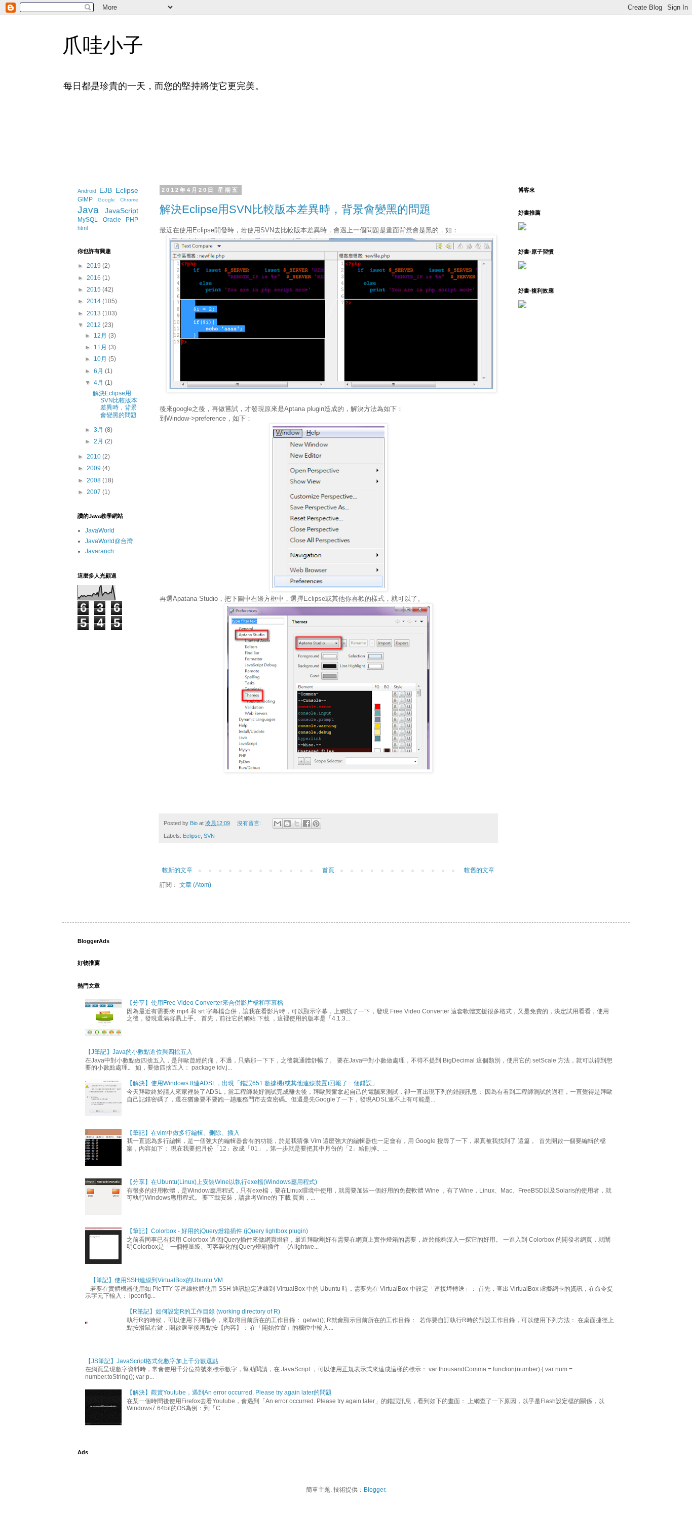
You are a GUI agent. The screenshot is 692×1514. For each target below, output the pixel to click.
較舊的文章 (479, 870)
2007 (94, 492)
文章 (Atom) (195, 884)
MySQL (88, 219)
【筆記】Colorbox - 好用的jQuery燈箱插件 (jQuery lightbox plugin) (217, 1231)
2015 (94, 289)
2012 (94, 325)
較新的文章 (177, 870)
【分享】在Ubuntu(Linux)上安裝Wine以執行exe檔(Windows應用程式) (222, 1181)
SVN (209, 836)
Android (87, 191)
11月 (101, 347)
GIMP (85, 199)
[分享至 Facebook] (306, 824)
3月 (99, 429)
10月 (101, 358)
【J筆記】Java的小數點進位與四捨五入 (139, 1051)
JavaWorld (99, 530)
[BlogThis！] (287, 824)
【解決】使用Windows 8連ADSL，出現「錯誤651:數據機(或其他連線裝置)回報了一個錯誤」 (252, 1083)
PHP (132, 219)
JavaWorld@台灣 (109, 541)
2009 (94, 468)
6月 (99, 371)
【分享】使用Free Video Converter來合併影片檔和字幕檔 (205, 1002)
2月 (99, 441)
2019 (94, 265)
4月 (99, 382)
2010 (94, 456)
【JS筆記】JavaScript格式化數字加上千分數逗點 (151, 1361)
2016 (94, 277)
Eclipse (192, 836)
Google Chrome (118, 199)
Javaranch (99, 551)
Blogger (374, 1489)
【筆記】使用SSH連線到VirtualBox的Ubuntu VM (156, 1280)
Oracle (112, 219)
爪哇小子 (102, 45)
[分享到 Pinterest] (316, 824)
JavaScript (121, 211)
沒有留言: (249, 823)
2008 (94, 480)
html (83, 228)
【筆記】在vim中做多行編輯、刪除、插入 (183, 1132)
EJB (105, 190)
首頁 (328, 870)
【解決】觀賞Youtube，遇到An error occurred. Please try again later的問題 (229, 1392)
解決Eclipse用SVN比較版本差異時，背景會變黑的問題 (295, 209)
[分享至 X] (297, 824)
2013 (94, 313)
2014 (94, 301)
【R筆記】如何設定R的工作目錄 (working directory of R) (203, 1311)
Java (88, 209)
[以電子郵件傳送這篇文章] (278, 824)
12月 (101, 335)
